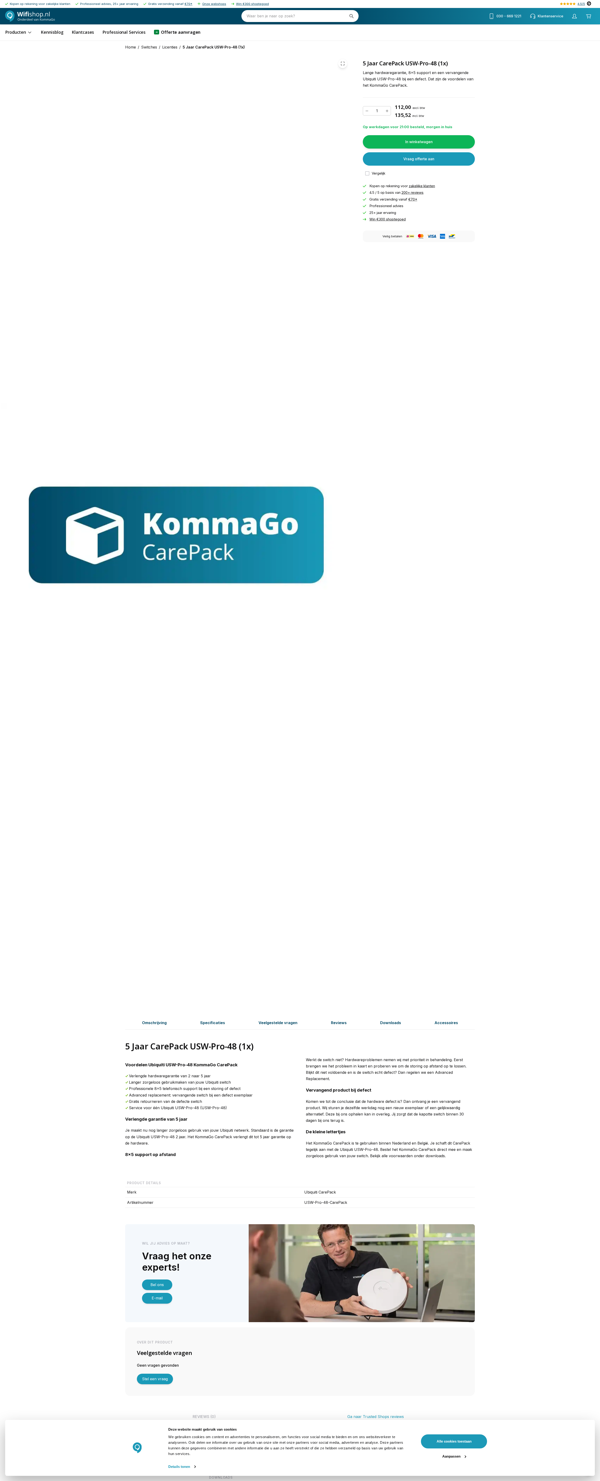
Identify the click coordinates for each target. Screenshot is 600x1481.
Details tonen (179, 1467)
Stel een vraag (155, 1379)
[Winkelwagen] (588, 16)
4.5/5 (581, 4)
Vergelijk (378, 173)
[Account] (574, 16)
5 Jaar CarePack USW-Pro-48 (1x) (214, 47)
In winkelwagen (419, 141)
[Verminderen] (366, 110)
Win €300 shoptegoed (252, 4)
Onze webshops (214, 4)
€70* (188, 4)
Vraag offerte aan (418, 159)
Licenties (169, 47)
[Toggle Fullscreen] (342, 63)
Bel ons (157, 1284)
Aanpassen (451, 1456)
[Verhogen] (386, 110)
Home (130, 47)
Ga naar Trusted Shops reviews (375, 1416)
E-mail (157, 1298)
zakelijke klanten (422, 186)
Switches (149, 47)
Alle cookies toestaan (454, 1441)
